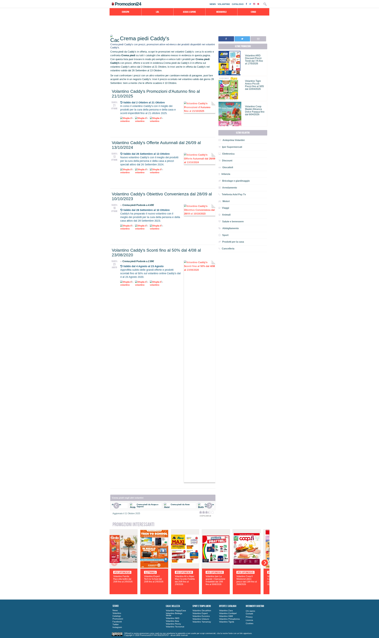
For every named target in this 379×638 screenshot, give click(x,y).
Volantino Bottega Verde (174, 614)
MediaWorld (221, 12)
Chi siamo (250, 611)
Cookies (249, 623)
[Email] (258, 38)
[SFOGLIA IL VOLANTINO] (199, 111)
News (213, 4)
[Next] (209, 506)
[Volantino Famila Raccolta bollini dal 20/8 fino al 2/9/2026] (123, 568)
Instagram (117, 627)
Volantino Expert (200, 613)
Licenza (249, 620)
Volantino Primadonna (229, 619)
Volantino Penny (173, 624)
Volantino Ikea (172, 621)
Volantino (224, 4)
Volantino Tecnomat (175, 626)
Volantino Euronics (201, 616)
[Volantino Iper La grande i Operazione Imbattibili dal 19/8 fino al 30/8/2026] (216, 568)
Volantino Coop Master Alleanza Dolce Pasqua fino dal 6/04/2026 (254, 110)
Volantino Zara (226, 610)
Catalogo (238, 4)
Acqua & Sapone (189, 12)
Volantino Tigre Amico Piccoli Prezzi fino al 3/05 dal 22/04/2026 (254, 85)
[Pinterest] (259, 4)
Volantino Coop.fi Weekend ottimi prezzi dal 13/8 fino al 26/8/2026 (246, 580)
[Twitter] (250, 4)
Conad (253, 12)
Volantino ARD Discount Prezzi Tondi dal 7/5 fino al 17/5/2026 (254, 59)
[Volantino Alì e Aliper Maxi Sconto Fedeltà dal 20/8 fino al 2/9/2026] (185, 568)
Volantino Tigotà (226, 622)
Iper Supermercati (122, 572)
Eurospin (125, 12)
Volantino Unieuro (200, 619)
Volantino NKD (172, 618)
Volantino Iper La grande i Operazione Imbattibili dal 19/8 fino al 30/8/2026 (215, 580)
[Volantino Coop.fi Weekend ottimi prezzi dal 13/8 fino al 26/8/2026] (247, 568)
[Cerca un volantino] (265, 4)
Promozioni (118, 619)
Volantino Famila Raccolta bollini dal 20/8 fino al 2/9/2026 (123, 579)
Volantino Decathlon (201, 610)
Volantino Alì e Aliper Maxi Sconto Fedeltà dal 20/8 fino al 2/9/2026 (185, 580)
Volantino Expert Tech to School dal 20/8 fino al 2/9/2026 (153, 579)
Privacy (249, 617)
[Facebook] (246, 4)
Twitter (116, 624)
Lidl (157, 12)
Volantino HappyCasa (176, 610)
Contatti (249, 613)
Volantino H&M (226, 616)
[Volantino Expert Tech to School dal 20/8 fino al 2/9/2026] (154, 568)
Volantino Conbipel (228, 613)
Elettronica (150, 572)
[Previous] (116, 506)
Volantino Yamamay (201, 622)
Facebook (117, 621)
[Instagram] (255, 4)
